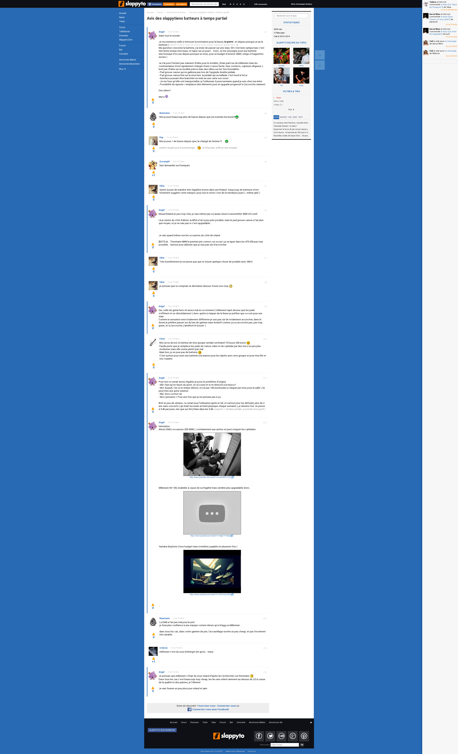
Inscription (181, 4)
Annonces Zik (275, 722)
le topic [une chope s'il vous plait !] (441, 18)
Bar (121, 49)
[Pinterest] (304, 736)
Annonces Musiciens (129, 64)
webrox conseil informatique (235, 751)
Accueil (122, 13)
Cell (431, 41)
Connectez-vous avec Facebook (210, 709)
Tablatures (124, 31)
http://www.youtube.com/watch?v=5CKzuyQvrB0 (210, 594)
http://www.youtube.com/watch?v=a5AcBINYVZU (210, 477)
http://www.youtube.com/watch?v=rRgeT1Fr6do (210, 536)
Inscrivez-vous (206, 705)
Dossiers (123, 35)
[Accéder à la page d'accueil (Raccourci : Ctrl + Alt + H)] (132, 6)
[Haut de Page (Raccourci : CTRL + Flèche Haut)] (320, 55)
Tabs (289, 117)
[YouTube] (281, 736)
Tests (122, 21)
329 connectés (260, 4)
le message (450, 41)
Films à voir (252, 751)
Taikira (432, 2)
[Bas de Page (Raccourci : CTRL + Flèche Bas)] (320, 65)
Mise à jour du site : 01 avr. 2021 (212, 751)
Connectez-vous (226, 705)
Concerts (123, 54)
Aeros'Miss (434, 14)
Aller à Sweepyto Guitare (301, 4)
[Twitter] (270, 736)
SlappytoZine (125, 39)
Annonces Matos (127, 60)
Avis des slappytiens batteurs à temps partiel (209, 12)
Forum (122, 45)
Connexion (156, 4)
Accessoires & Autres (176, 12)
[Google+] (293, 736)
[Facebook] (259, 736)
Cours (122, 27)
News (122, 17)
